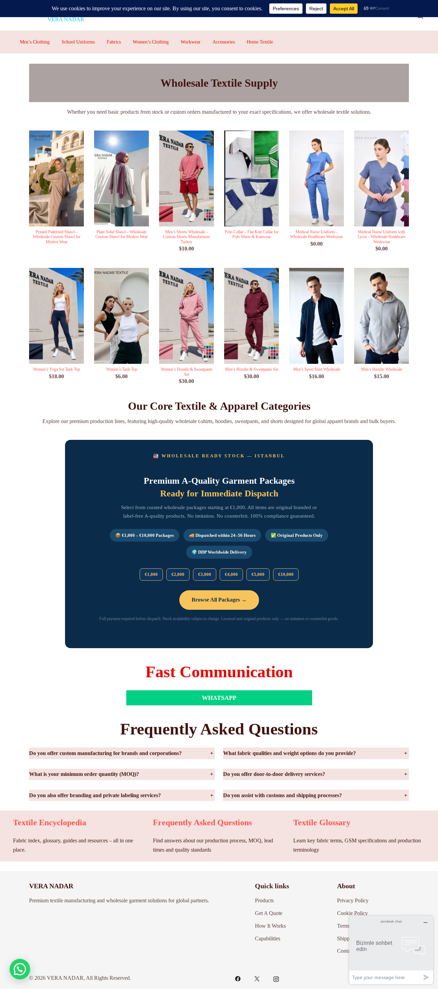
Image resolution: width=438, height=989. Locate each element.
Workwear (191, 42)
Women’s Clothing (151, 42)
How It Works (270, 926)
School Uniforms (78, 42)
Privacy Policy (353, 900)
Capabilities (267, 938)
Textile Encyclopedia (49, 822)
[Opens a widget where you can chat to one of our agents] (391, 950)
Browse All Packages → (219, 600)
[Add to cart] (186, 180)
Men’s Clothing (35, 42)
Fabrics (114, 42)
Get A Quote (268, 913)
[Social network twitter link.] (257, 978)
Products (264, 900)
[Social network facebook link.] (238, 978)
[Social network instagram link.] (276, 978)
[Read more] (56, 180)
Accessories (223, 42)
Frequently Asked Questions (202, 822)
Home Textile (260, 42)
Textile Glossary (321, 822)
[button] (20, 969)
